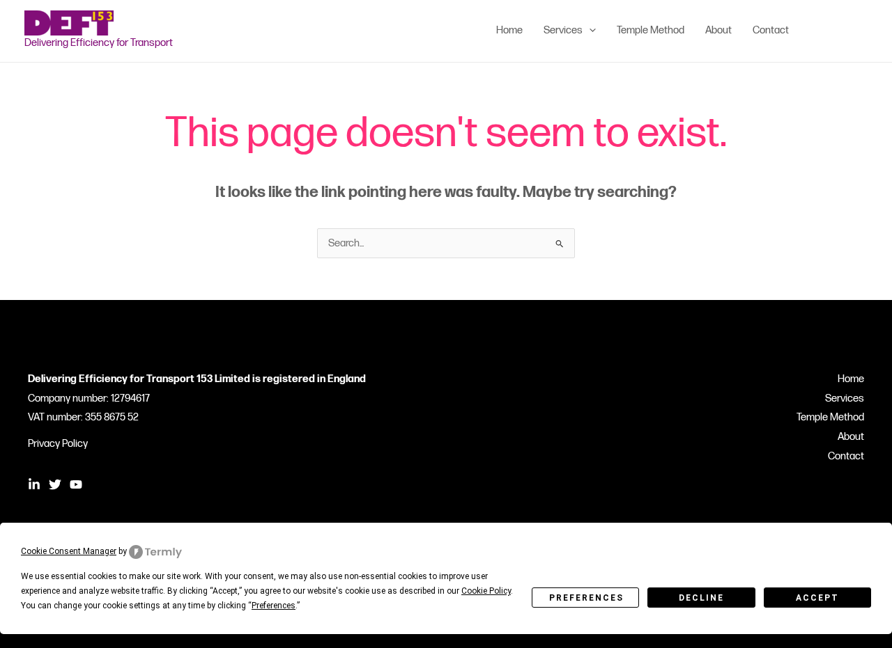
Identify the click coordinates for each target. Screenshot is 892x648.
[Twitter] (840, 30)
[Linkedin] (819, 30)
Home (851, 379)
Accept (817, 598)
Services (844, 398)
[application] (589, 30)
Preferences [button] (273, 605)
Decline (701, 598)
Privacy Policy (58, 444)
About (851, 437)
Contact (846, 456)
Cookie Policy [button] (486, 591)
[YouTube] (861, 30)
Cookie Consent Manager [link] (68, 551)
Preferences (586, 598)
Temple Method (830, 417)
